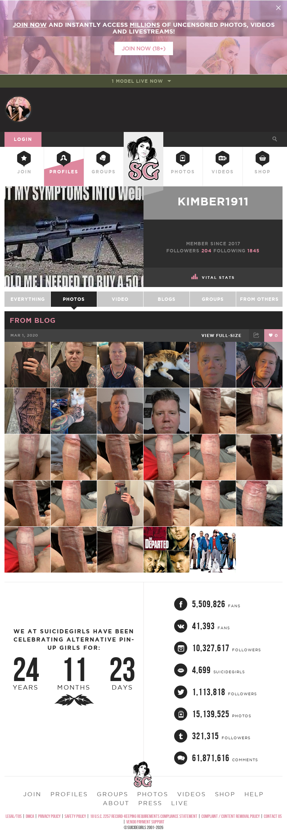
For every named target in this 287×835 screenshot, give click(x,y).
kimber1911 (213, 201)
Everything (27, 299)
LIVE (179, 803)
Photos (183, 171)
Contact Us (273, 816)
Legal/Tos (14, 816)
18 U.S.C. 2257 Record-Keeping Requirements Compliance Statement (143, 816)
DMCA (30, 816)
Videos (223, 171)
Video (120, 299)
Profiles (63, 171)
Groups (104, 171)
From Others (259, 299)
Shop (262, 171)
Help (254, 794)
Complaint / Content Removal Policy (230, 816)
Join (24, 171)
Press (150, 803)
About (116, 803)
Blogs (167, 299)
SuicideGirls (143, 138)
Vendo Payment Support (145, 822)
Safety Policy (75, 816)
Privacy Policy (49, 816)
